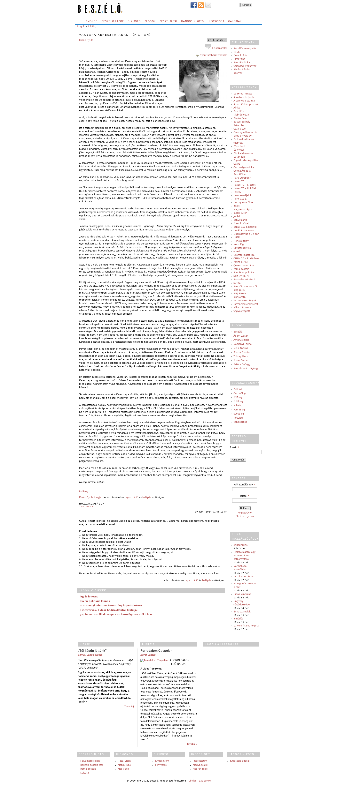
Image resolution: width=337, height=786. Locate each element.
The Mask (86, 506)
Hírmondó (90, 21)
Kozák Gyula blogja (90, 497)
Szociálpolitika (241, 62)
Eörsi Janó (239, 146)
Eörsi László (148, 654)
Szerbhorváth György (245, 368)
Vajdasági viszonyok (244, 66)
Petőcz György (241, 364)
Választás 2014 (242, 307)
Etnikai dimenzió (243, 153)
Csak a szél (239, 128)
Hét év (237, 192)
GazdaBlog (239, 393)
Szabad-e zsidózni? (244, 279)
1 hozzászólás (219, 48)
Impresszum (200, 761)
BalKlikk (237, 389)
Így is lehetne (89, 596)
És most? (238, 149)
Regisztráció (245, 512)
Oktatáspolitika (242, 248)
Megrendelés (200, 768)
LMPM (236, 237)
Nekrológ (238, 244)
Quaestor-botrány (243, 265)
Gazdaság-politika (243, 167)
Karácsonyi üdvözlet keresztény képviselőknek (111, 605)
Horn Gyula (240, 199)
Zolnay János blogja (90, 654)
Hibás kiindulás (242, 594)
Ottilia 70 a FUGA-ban (246, 258)
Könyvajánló (240, 220)
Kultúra (84, 772)
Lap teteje (205, 780)
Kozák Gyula (86, 40)
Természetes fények (244, 300)
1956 (236, 52)
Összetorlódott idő (244, 255)
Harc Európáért (242, 177)
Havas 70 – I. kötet (244, 184)
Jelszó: (244, 496)
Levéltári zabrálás (243, 230)
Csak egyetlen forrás (245, 132)
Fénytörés (161, 765)
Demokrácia (240, 55)
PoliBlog (92, 26)
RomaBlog (239, 409)
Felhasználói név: (244, 484)
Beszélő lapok (113, 21)
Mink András (240, 348)
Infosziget (216, 21)
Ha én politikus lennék (95, 601)
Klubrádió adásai (239, 761)
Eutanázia (239, 156)
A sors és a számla (244, 100)
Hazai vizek (124, 761)
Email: (234, 447)
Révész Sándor (241, 352)
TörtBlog (238, 417)
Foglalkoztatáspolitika (245, 160)
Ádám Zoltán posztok (245, 104)
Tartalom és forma (243, 576)
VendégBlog (240, 422)
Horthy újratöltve (243, 202)
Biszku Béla (240, 118)
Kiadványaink (200, 765)
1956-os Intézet (242, 93)
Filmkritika (239, 59)
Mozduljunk (124, 765)
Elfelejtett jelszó (245, 516)
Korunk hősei (240, 223)
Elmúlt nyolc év (242, 135)
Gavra (236, 163)
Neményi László (242, 344)
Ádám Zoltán (240, 335)
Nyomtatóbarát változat (213, 55)
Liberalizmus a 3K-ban (246, 234)
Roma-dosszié (241, 269)
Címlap (193, 780)
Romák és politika (243, 272)
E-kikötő (134, 21)
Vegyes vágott (241, 311)
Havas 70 (238, 181)
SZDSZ (237, 283)
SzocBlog (238, 413)
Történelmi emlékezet (245, 304)
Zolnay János (240, 356)
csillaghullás (240, 545)
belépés (146, 497)
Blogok (150, 21)
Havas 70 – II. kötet (244, 188)
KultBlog (238, 401)
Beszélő (237, 331)
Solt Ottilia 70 (241, 276)
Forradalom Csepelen (156, 650)
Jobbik (237, 216)
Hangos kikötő (192, 21)
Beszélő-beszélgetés (244, 48)
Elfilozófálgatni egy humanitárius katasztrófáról (244, 555)
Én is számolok (242, 611)
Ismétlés (238, 618)
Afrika (236, 107)
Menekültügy (241, 241)
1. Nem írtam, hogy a (246, 625)
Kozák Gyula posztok (245, 227)
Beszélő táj (168, 21)
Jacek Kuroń (240, 213)
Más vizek (123, 768)
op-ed (236, 251)
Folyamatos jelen (90, 761)
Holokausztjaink (242, 195)
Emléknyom (162, 761)
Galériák (235, 21)
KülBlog (237, 397)
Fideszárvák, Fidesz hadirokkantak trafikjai (108, 610)
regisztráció (131, 497)
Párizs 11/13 (240, 262)
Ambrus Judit (241, 340)
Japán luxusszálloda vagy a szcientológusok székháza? (116, 614)
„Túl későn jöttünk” (92, 650)
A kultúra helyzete (244, 97)
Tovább (128, 706)
